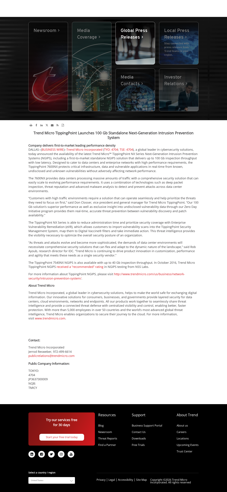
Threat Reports (107, 438)
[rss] (57, 125)
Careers (181, 432)
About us (182, 425)
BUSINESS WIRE (53, 150)
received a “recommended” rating (80, 267)
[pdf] (62, 125)
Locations (183, 438)
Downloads (139, 438)
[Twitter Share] (46, 125)
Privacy (101, 480)
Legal (112, 480)
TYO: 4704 (111, 150)
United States (37, 480)
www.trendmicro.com (50, 318)
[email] (52, 125)
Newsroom (105, 432)
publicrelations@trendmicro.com (51, 356)
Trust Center (184, 451)
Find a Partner (107, 445)
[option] (48, 66)
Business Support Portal (147, 425)
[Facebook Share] (36, 125)
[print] (30, 125)
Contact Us (139, 432)
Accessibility (125, 480)
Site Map (141, 480)
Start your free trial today (62, 437)
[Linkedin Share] (41, 125)
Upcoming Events (188, 445)
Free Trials (138, 445)
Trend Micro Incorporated (84, 150)
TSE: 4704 (126, 150)
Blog (101, 425)
